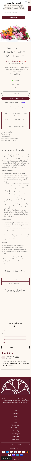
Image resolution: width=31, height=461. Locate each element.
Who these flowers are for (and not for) (15, 114)
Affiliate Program (15, 425)
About (15, 416)
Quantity (15, 84)
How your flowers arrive (15, 119)
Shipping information (15, 127)
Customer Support (15, 449)
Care (15, 279)
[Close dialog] (26, 1)
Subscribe (13, 17)
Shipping (10, 63)
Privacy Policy (15, 439)
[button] (15, 330)
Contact (15, 419)
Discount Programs (15, 434)
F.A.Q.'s (15, 422)
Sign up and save (15, 444)
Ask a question (15, 283)
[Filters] (3, 347)
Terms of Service (15, 428)
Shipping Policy (15, 436)
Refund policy (15, 431)
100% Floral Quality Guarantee (15, 123)
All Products (16, 413)
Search (15, 410)
